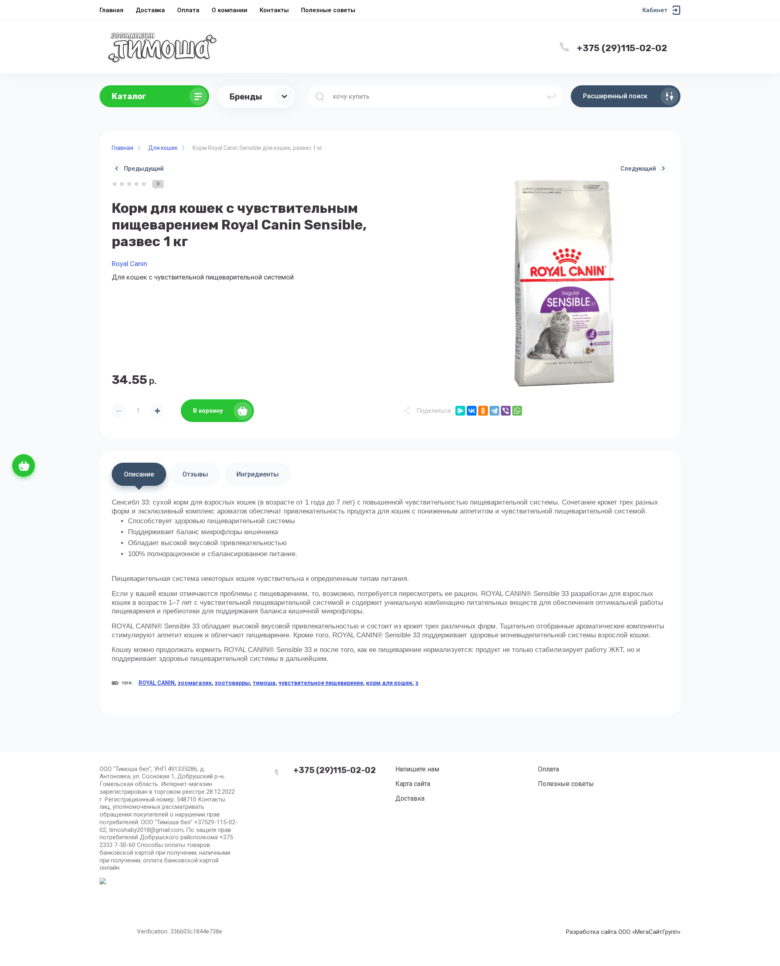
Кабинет (654, 10)
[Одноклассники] (483, 411)
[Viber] (506, 411)
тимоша (264, 683)
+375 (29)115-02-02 (622, 48)
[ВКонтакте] (472, 411)
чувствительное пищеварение (320, 683)
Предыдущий (144, 168)
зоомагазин (195, 683)
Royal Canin (129, 264)
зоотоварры (232, 683)
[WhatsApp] (517, 411)
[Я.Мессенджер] (460, 411)
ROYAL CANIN (157, 683)
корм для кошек (389, 683)
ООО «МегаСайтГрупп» (649, 932)
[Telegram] (494, 411)
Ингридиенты (257, 474)
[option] (564, 283)
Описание (139, 474)
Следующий (638, 168)
